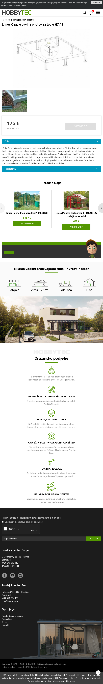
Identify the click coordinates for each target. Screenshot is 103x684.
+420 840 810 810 (10, 563)
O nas (4, 622)
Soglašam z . (24, 522)
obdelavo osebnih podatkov (29, 522)
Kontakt (5, 625)
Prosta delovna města (12, 616)
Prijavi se (94, 538)
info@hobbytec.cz (43, 664)
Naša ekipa (7, 619)
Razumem (96, 3)
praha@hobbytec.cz (10, 566)
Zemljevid (6, 560)
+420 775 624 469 (10, 598)
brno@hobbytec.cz (10, 601)
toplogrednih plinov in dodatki (20, 20)
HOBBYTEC (30, 664)
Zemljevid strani (59, 664)
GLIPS (26, 667)
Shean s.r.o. (42, 667)
